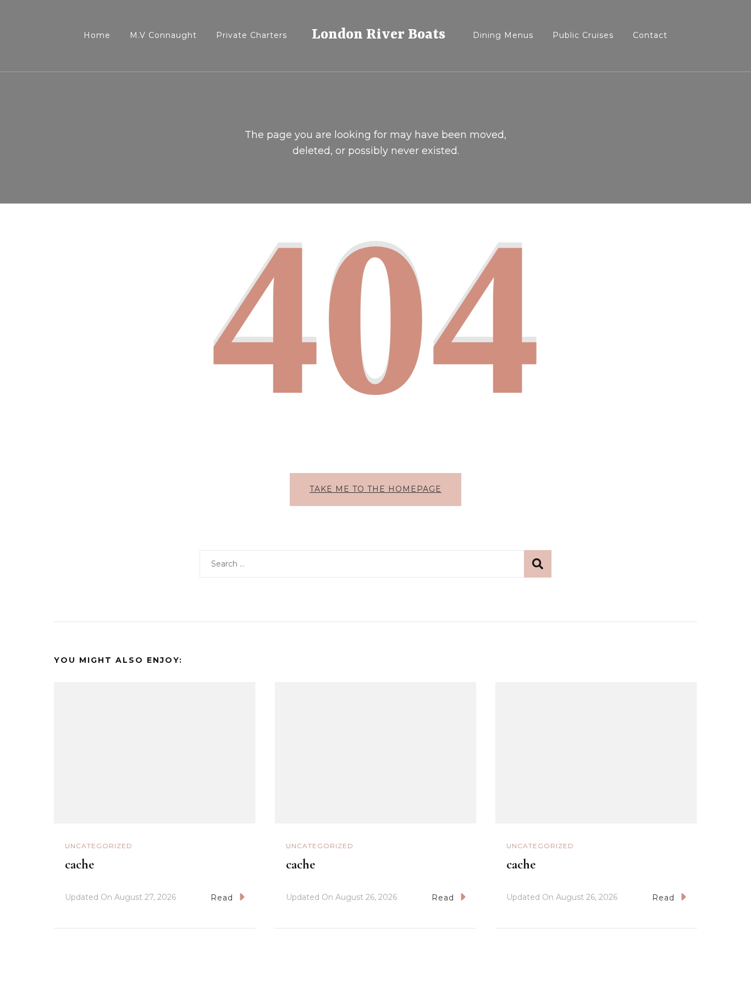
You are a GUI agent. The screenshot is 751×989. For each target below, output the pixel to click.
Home (97, 35)
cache (79, 864)
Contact (650, 35)
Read (222, 898)
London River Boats (378, 34)
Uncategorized (98, 846)
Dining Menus (503, 35)
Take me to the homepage (375, 489)
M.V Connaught (163, 35)
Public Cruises (583, 35)
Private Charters (251, 35)
